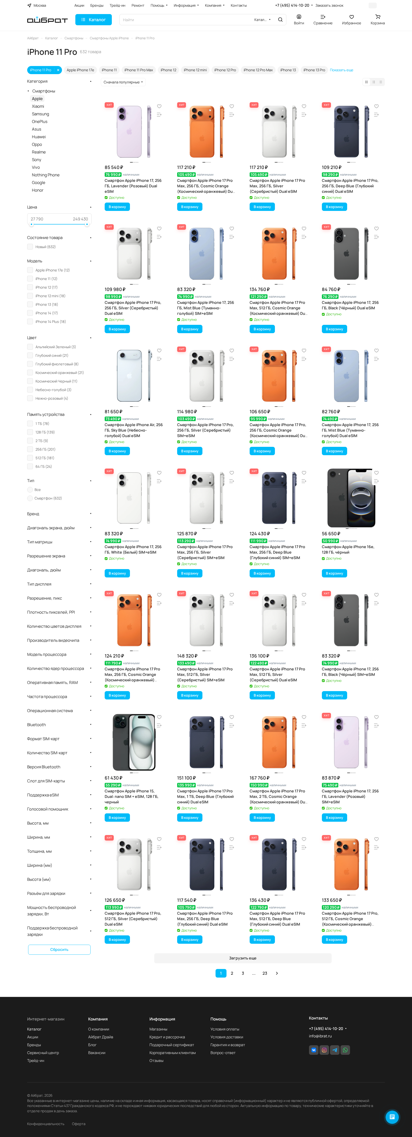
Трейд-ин (35, 1060)
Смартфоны (43, 91)
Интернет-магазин (45, 1019)
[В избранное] (159, 106)
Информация (162, 1019)
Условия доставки (227, 1037)
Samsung (40, 114)
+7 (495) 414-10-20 (292, 5)
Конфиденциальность (45, 1123)
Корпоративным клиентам (172, 1052)
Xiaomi (38, 106)
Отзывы (156, 1060)
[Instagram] (324, 1050)
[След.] (277, 973)
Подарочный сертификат (171, 1044)
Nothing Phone (46, 175)
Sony (36, 159)
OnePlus (39, 121)
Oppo (37, 144)
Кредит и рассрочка (167, 1037)
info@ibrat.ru (320, 1036)
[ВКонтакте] (314, 1050)
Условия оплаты (225, 1029)
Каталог (34, 1029)
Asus (36, 129)
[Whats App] (345, 1050)
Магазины (158, 1029)
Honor (37, 190)
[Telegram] (335, 1050)
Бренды (34, 1044)
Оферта (78, 1123)
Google (38, 182)
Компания (98, 1019)
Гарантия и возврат (228, 1044)
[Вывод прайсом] (380, 82)
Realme (39, 152)
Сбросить (59, 949)
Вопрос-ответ (223, 1052)
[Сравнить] (159, 115)
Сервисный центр (43, 1052)
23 (265, 973)
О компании (98, 1029)
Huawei (39, 136)
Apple (37, 98)
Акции (32, 1037)
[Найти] (280, 19)
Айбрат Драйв (100, 1037)
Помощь (218, 1019)
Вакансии (96, 1052)
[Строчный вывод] (373, 82)
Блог (92, 1044)
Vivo (36, 167)
